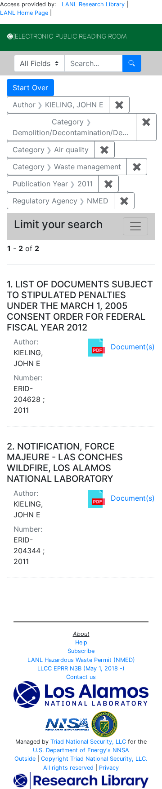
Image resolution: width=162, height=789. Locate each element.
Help (81, 642)
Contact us (81, 677)
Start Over (30, 87)
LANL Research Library (93, 4)
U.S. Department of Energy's (72, 750)
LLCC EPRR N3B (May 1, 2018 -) (81, 668)
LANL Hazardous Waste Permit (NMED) (81, 660)
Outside (25, 758)
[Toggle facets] (135, 226)
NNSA (120, 750)
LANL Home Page (24, 12)
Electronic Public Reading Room (66, 36)
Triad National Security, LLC (88, 741)
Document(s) (133, 346)
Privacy (109, 767)
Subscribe (81, 651)
